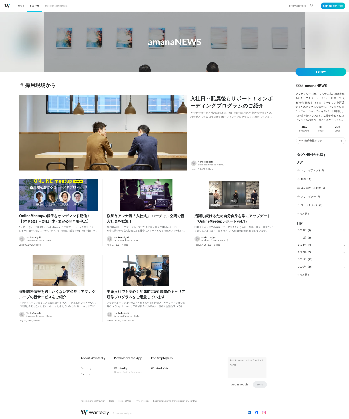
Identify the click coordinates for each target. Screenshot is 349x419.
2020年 (302, 266)
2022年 (302, 252)
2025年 (302, 230)
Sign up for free (333, 6)
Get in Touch (239, 384)
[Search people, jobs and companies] (311, 5)
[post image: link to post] (103, 133)
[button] (93, 358)
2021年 (302, 259)
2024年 (302, 244)
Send (259, 384)
